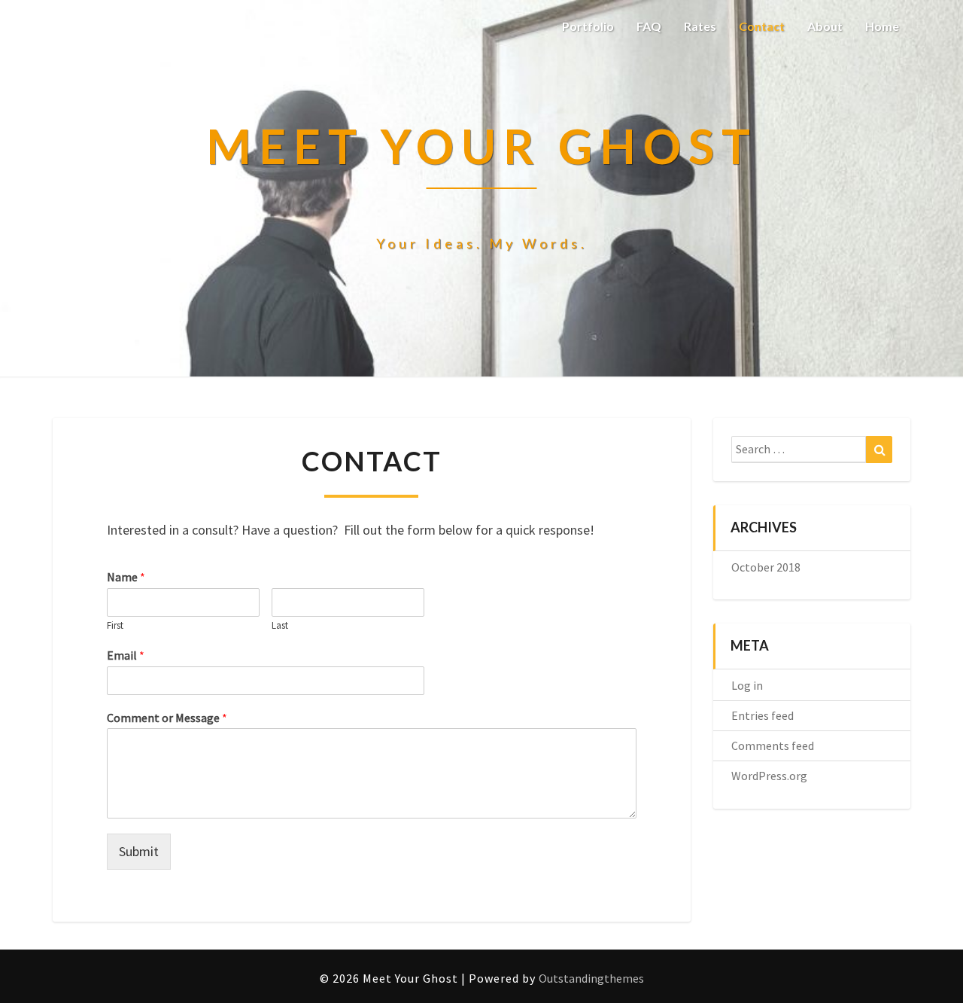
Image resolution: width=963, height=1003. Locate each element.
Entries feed (762, 715)
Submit (139, 851)
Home (882, 26)
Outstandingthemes (591, 978)
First (115, 626)
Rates (700, 26)
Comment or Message (167, 717)
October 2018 (765, 567)
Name (126, 576)
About (825, 26)
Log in (747, 685)
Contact (762, 26)
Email (125, 655)
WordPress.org (769, 775)
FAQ (648, 26)
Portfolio (588, 26)
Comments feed (772, 745)
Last (280, 626)
